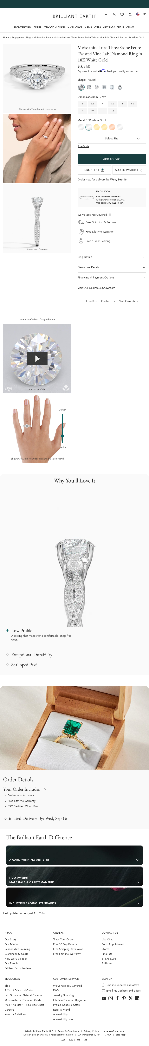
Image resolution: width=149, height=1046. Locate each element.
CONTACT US (110, 933)
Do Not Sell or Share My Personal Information (48, 1035)
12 (112, 111)
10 (92, 111)
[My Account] (114, 14)
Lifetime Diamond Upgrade (69, 1000)
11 (102, 111)
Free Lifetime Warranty (22, 801)
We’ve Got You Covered (67, 986)
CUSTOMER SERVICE (66, 979)
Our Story (10, 939)
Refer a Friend (61, 1010)
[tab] (74, 855)
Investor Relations (15, 1014)
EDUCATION (12, 979)
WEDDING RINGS (54, 27)
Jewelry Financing (63, 995)
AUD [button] (63, 1040)
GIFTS (120, 27)
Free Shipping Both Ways (68, 949)
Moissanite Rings (42, 38)
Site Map (121, 1035)
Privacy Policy (91, 1031)
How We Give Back (16, 959)
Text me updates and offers (122, 985)
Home (6, 38)
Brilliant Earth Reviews (18, 968)
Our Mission (12, 944)
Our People (11, 963)
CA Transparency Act (89, 1035)
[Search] (106, 14)
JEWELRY (109, 27)
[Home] (74, 16)
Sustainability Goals (16, 954)
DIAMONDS (75, 27)
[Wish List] (122, 14)
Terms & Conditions (68, 1031)
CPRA (108, 1035)
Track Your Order (63, 939)
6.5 (92, 104)
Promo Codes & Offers (67, 1005)
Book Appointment (113, 944)
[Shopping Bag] (130, 14)
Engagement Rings (21, 38)
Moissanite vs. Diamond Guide (23, 1000)
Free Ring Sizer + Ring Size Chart (24, 1005)
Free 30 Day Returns (65, 944)
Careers (9, 1010)
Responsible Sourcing (17, 949)
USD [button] (86, 1040)
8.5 (132, 104)
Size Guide (83, 146)
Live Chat (107, 939)
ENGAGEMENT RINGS (28, 27)
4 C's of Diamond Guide (19, 990)
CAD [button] (71, 1040)
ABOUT (130, 27)
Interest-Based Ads (114, 1031)
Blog (7, 986)
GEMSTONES (93, 27)
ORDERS (58, 933)
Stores (105, 949)
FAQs (56, 990)
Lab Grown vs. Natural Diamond (24, 995)
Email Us (107, 954)
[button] (112, 257)
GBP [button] (78, 1040)
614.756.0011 (109, 959)
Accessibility (60, 1014)
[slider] (62, 436)
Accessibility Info (63, 1019)
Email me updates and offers (123, 991)
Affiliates (107, 963)
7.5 (112, 104)
